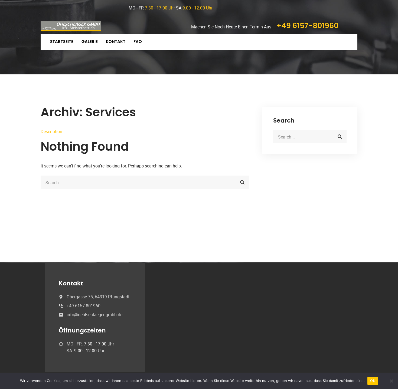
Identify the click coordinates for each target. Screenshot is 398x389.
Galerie (89, 42)
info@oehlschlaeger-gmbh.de (94, 315)
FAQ (137, 42)
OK (372, 380)
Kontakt (115, 42)
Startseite (61, 42)
